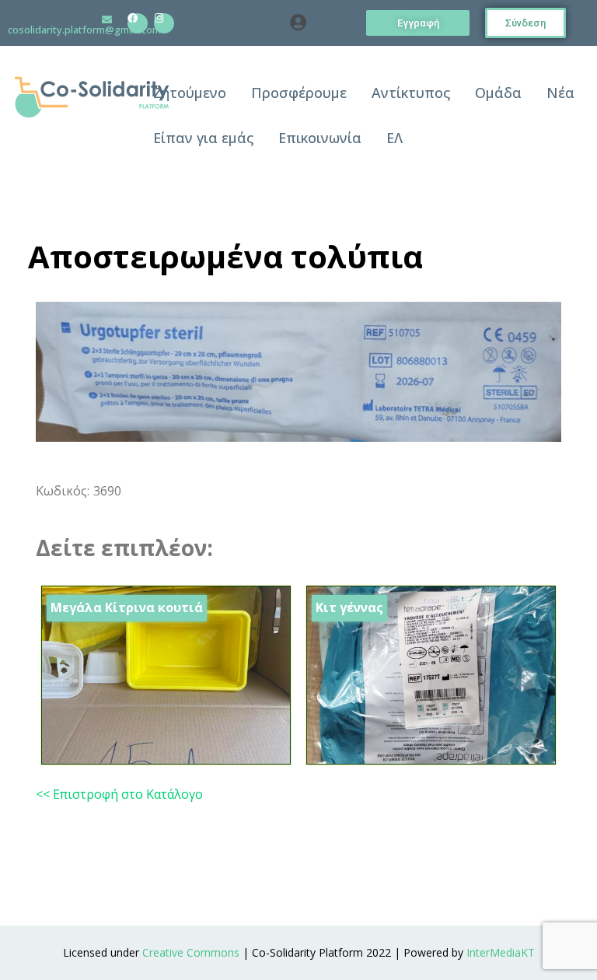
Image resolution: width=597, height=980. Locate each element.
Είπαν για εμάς (203, 137)
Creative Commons (190, 952)
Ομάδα (498, 92)
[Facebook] (137, 23)
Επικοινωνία (319, 137)
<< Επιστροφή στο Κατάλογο (119, 794)
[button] (298, 23)
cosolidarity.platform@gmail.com (84, 30)
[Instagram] (164, 23)
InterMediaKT (500, 952)
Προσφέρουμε (299, 92)
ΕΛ (394, 137)
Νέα (560, 92)
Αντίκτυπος (411, 92)
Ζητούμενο (189, 92)
